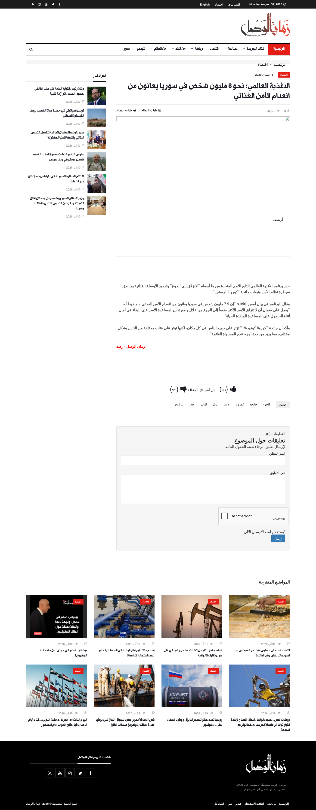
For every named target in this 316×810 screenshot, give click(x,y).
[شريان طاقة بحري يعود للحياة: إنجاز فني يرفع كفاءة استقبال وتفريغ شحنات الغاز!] (124, 706)
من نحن (271, 803)
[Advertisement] (113, 25)
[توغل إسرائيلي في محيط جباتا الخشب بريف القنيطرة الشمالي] (96, 125)
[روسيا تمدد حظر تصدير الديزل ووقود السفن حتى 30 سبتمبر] (191, 706)
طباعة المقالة (124, 110)
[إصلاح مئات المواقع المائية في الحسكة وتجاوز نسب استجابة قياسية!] (124, 636)
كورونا (240, 404)
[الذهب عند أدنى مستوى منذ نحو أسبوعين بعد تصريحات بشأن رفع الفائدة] (259, 636)
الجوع (266, 404)
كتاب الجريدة (255, 49)
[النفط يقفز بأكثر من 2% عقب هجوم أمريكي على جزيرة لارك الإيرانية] (191, 636)
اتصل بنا (219, 803)
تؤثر (215, 404)
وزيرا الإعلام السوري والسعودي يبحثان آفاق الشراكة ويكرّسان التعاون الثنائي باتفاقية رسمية (57, 203)
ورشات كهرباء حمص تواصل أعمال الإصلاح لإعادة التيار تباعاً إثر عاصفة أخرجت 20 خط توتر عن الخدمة (260, 725)
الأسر (226, 404)
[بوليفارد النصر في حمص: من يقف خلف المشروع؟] (56, 636)
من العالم (160, 49)
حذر (191, 404)
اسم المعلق (277, 453)
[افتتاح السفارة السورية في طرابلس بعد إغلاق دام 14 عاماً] (96, 191)
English (205, 4)
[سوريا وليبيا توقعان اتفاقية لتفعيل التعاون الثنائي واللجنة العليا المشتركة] (96, 147)
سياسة (233, 49)
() (224, 388)
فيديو (141, 49)
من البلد (180, 49)
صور (127, 49)
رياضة (199, 49)
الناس (203, 404)
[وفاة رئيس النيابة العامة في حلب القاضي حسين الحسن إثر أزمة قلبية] (96, 103)
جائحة (253, 404)
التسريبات (234, 4)
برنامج (179, 404)
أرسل (278, 538)
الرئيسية (278, 49)
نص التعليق (277, 472)
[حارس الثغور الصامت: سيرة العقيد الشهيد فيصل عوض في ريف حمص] (96, 169)
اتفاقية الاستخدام (254, 803)
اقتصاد (219, 4)
